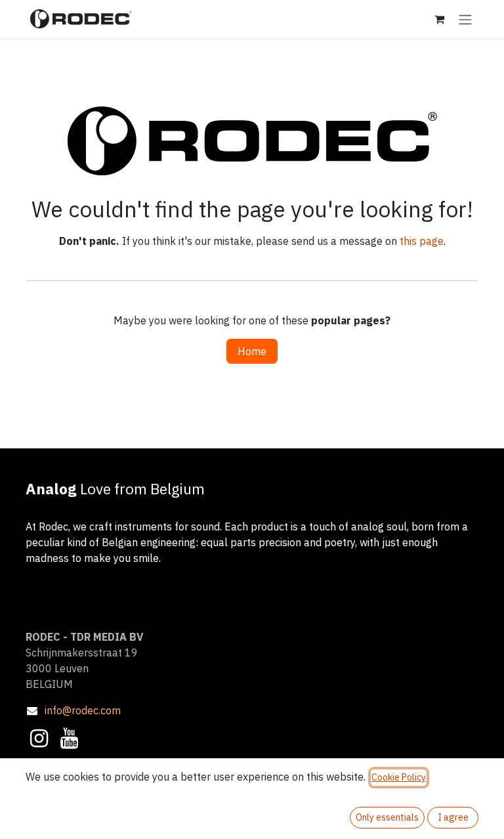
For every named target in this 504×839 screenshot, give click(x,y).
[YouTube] (69, 738)
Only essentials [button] (387, 817)
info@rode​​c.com (83, 710)
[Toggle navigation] (465, 19)
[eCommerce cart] (439, 19)
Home (252, 351)
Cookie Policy (398, 777)
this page (422, 240)
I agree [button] (453, 817)
